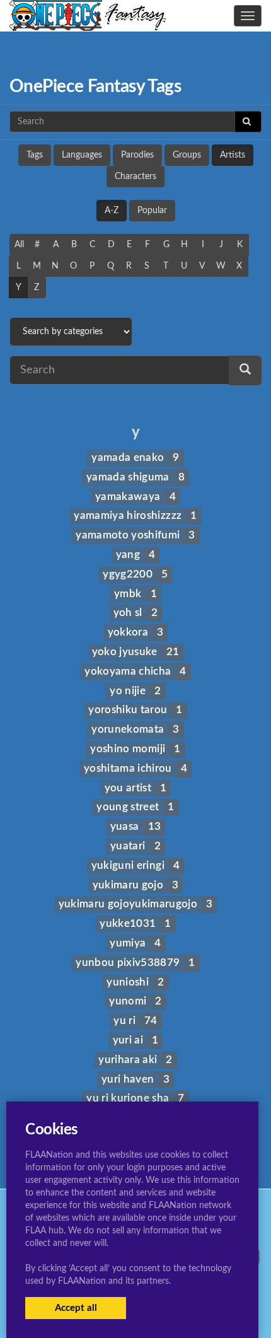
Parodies (137, 155)
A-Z (111, 210)
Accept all (76, 1308)
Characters (135, 176)
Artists (232, 155)
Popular (152, 210)
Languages (82, 155)
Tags (34, 155)
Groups (187, 155)
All (19, 244)
